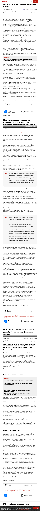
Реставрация (26, 489)
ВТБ (12, 54)
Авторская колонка (10, 108)
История (11, 489)
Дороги (11, 315)
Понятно (36, 508)
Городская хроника (22, 316)
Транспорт (23, 315)
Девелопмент (32, 489)
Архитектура (6, 490)
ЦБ (21, 19)
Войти (35, 1)
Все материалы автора (16, 12)
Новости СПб (28, 315)
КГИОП (14, 399)
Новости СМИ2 (6, 115)
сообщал (7, 437)
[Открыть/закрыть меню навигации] (30, 1)
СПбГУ (4, 401)
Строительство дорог (30, 316)
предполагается (14, 142)
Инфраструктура (17, 315)
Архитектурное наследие (19, 489)
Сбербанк (8, 54)
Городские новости (15, 316)
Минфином (16, 19)
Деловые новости (12, 490)
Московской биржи (22, 52)
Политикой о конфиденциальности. (25, 509)
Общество (5, 317)
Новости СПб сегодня (7, 316)
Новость (7, 315)
